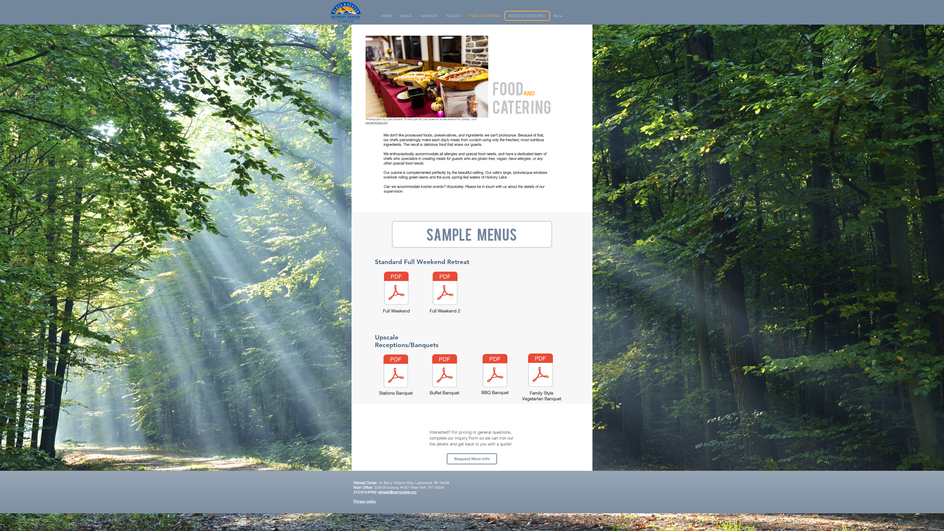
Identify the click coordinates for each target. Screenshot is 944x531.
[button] (429, 16)
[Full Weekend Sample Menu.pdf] (396, 289)
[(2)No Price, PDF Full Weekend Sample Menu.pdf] (445, 289)
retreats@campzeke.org (397, 492)
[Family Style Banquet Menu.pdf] (540, 371)
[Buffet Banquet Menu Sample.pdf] (444, 371)
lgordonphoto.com (377, 122)
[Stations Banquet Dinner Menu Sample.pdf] (396, 371)
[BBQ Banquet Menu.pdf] (495, 371)
